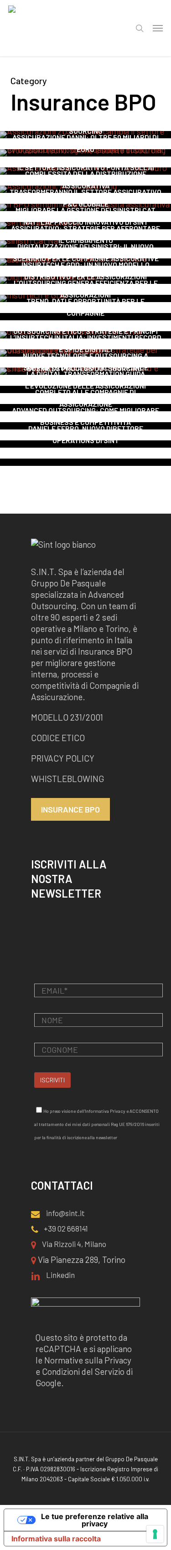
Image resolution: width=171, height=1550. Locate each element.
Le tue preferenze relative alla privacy (94, 1520)
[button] (158, 28)
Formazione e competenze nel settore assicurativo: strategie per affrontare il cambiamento (85, 228)
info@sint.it (65, 1212)
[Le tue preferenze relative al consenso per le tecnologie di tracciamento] (155, 1534)
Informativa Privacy (105, 1111)
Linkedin (60, 1274)
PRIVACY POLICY (62, 758)
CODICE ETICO (58, 737)
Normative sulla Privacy (87, 1360)
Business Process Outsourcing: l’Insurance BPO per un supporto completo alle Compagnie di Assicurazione (86, 386)
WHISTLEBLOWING (68, 778)
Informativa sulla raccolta (56, 1538)
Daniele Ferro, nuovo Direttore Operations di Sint (85, 434)
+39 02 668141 (65, 1228)
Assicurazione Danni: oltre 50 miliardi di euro (85, 143)
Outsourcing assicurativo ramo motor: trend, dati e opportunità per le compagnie (86, 301)
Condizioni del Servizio (83, 1371)
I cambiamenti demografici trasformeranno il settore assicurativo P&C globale (85, 192)
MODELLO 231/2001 (67, 717)
